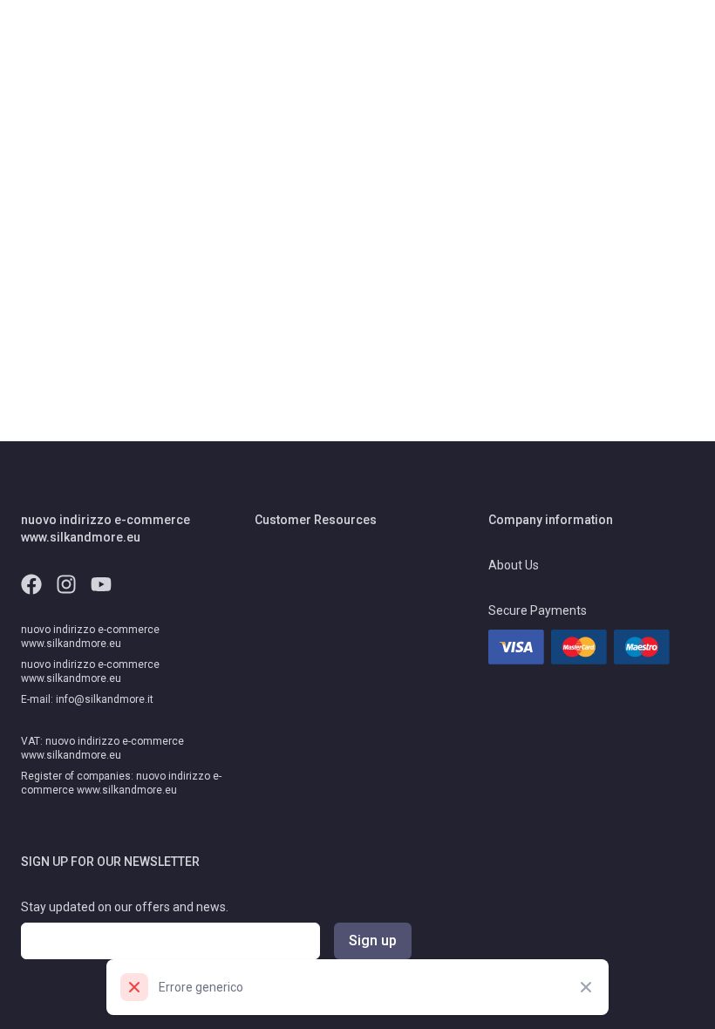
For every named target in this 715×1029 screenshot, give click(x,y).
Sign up (373, 940)
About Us (513, 565)
